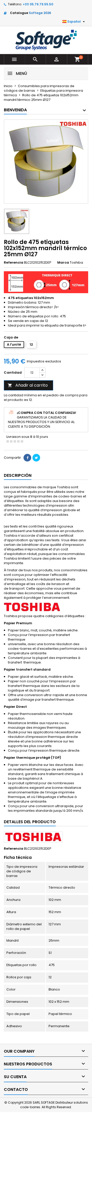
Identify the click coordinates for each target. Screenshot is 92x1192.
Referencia (13, 262)
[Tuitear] (36, 458)
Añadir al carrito (28, 385)
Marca (63, 262)
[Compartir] (27, 458)
